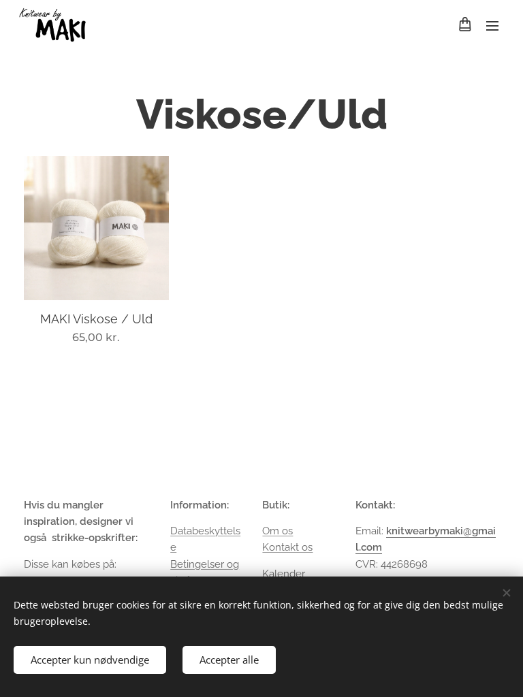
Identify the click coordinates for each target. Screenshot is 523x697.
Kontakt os (287, 547)
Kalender (283, 574)
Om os (277, 531)
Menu (492, 25)
